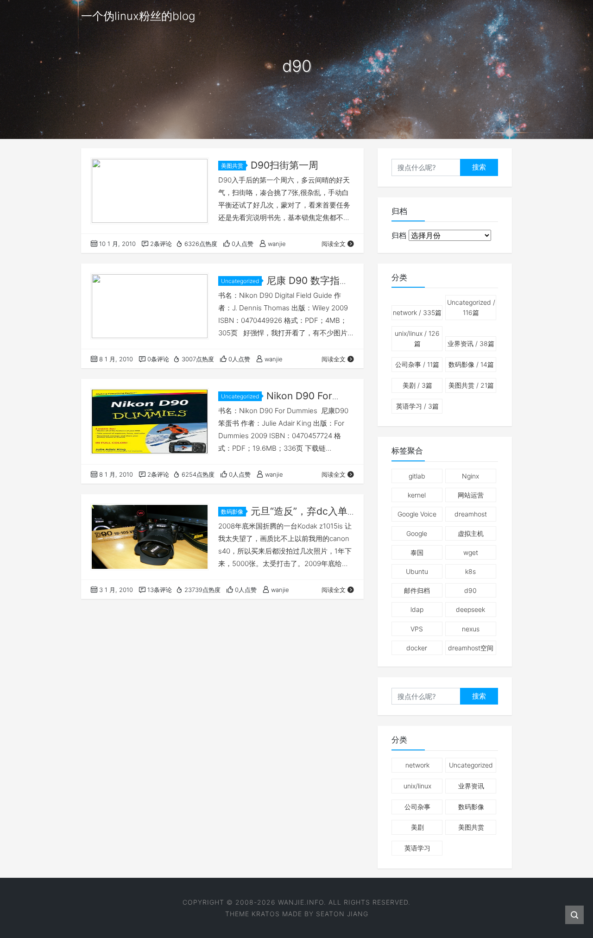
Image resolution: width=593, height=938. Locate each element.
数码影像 (232, 511)
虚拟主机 (471, 533)
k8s (470, 571)
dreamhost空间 (470, 648)
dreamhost (470, 514)
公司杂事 (417, 364)
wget (470, 552)
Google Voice (416, 514)
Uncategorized (240, 280)
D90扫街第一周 (284, 165)
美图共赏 (232, 165)
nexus (470, 629)
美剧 (417, 385)
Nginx (470, 476)
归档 (398, 235)
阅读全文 (334, 243)
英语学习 (417, 406)
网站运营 (471, 495)
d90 (470, 590)
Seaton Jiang (342, 914)
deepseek (470, 609)
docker (416, 648)
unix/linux (417, 338)
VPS (416, 629)
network (417, 312)
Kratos (266, 914)
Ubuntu (417, 571)
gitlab (417, 476)
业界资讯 (471, 343)
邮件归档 (417, 590)
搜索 (479, 167)
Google (416, 533)
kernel (417, 495)
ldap (416, 609)
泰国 (416, 552)
